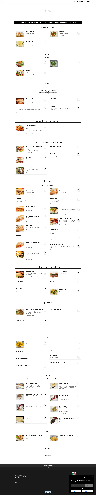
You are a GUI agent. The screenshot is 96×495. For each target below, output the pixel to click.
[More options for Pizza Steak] (45, 226)
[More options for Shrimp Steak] (79, 199)
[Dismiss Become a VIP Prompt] (92, 476)
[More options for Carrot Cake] (79, 407)
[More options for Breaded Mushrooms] (45, 359)
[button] (31, 34)
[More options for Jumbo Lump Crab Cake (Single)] (45, 310)
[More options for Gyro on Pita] (45, 168)
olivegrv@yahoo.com (18, 479)
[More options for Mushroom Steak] (79, 230)
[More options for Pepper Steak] (45, 236)
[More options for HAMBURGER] (45, 252)
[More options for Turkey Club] (79, 290)
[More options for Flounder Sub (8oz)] (45, 207)
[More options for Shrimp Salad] (45, 289)
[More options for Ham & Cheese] (79, 272)
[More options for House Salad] (45, 61)
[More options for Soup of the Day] (45, 32)
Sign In (88, 1)
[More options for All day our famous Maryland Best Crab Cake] (45, 436)
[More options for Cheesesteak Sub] (79, 189)
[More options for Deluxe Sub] (79, 154)
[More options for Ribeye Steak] (45, 189)
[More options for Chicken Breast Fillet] (79, 238)
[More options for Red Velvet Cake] (79, 396)
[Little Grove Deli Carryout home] (5, 1)
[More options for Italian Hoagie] (45, 272)
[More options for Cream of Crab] (45, 42)
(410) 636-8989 (17, 477)
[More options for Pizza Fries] (79, 342)
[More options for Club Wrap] (45, 158)
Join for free (73, 22)
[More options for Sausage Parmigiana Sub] (79, 245)
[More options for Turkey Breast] (45, 282)
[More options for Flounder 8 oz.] (45, 321)
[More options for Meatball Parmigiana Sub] (79, 219)
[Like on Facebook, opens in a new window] (48, 468)
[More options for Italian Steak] (45, 199)
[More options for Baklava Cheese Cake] (45, 384)
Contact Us (75, 1)
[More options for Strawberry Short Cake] (45, 405)
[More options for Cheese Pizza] (45, 99)
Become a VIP (82, 1)
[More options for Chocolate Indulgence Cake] (79, 418)
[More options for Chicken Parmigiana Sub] (45, 216)
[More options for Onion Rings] (45, 352)
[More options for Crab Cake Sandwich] (79, 208)
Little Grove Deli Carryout (74, 474)
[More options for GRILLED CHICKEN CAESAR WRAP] (45, 147)
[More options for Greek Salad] (45, 71)
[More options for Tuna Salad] (79, 282)
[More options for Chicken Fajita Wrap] (79, 147)
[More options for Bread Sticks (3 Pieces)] (45, 366)
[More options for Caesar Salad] (79, 61)
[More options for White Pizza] (79, 107)
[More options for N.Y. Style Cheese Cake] (79, 384)
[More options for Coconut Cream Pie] (45, 417)
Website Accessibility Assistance (48, 489)
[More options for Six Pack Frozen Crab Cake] (79, 436)
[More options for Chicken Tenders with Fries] (79, 363)
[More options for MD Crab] (79, 32)
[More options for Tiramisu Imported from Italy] (45, 395)
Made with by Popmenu (27, 465)
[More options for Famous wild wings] (45, 126)
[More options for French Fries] (45, 342)
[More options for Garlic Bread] (79, 356)
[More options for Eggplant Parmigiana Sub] (45, 243)
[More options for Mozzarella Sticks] (79, 349)
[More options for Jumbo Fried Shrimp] (79, 310)
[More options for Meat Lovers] (79, 99)
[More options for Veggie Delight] (45, 108)
